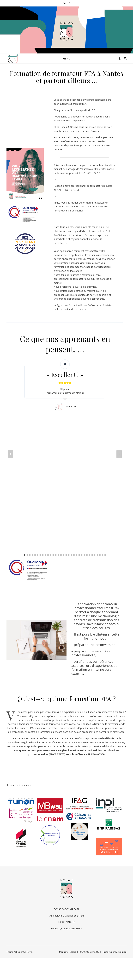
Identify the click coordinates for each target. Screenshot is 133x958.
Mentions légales (67, 951)
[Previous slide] (10, 454)
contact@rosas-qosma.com (66, 928)
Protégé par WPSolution (115, 951)
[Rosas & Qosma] (12, 58)
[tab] (24, 555)
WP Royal (27, 951)
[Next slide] (119, 454)
